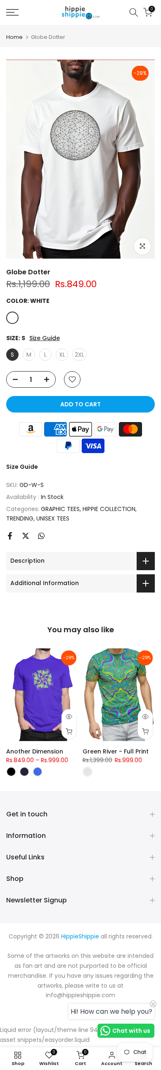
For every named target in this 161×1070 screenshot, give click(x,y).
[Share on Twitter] (25, 536)
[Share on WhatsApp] (41, 536)
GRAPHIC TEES (60, 509)
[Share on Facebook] (10, 536)
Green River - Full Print (116, 751)
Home (14, 37)
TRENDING (19, 518)
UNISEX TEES (52, 518)
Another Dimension (34, 751)
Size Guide (44, 338)
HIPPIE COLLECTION (109, 509)
